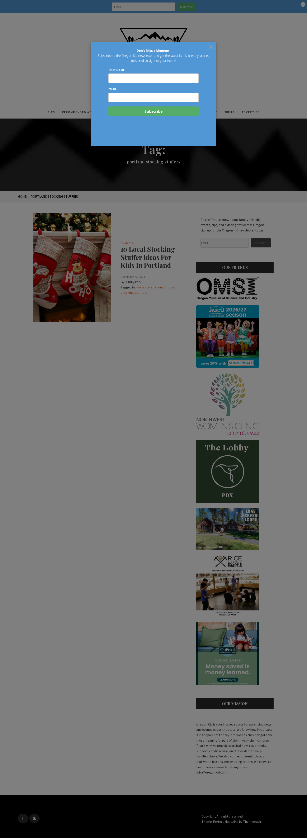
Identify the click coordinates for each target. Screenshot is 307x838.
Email (112, 89)
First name (116, 70)
